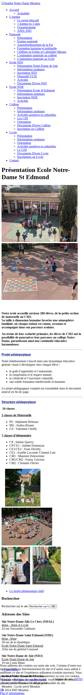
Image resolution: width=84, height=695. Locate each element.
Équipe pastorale (27, 41)
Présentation (24, 37)
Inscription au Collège (30, 129)
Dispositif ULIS (27, 76)
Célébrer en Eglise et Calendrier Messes (41, 51)
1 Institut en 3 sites (28, 23)
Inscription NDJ (27, 72)
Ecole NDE (16, 87)
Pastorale (15, 34)
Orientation (24, 122)
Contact (14, 160)
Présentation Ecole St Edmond (36, 90)
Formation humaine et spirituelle (37, 48)
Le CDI (22, 150)
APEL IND (24, 30)
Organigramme (26, 27)
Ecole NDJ (16, 62)
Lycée (13, 132)
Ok (2, 689)
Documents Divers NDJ (32, 83)
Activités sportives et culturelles (36, 115)
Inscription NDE (27, 97)
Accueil (14, 9)
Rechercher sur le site (15, 606)
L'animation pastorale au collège (37, 55)
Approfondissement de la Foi (35, 44)
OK (53, 606)
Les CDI (22, 118)
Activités (22, 80)
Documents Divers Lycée (32, 153)
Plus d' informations (12, 693)
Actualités (23, 13)
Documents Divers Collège (34, 125)
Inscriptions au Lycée (30, 157)
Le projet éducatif (28, 20)
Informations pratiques (31, 69)
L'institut (14, 16)
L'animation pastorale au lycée (36, 58)
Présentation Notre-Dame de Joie (37, 65)
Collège (14, 104)
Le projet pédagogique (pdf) (26, 591)
